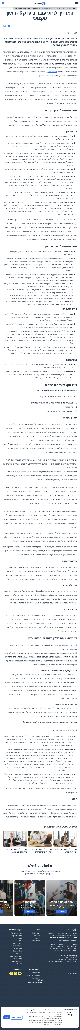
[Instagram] (20, 973)
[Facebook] (9, 26)
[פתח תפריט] (76, 3)
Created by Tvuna (34, 982)
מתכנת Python (17, 936)
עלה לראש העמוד (40, 981)
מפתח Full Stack (16, 933)
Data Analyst (17, 951)
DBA (20, 941)
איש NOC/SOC (17, 943)
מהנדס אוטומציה (17, 946)
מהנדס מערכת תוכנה (15, 956)
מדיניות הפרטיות (35, 941)
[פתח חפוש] (3, 3)
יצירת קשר (37, 936)
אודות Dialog (36, 933)
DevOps (19, 953)
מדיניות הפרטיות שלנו (56, 1022)
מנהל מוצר (18, 964)
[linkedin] (15, 973)
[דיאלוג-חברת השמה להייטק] (40, 3)
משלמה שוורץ (52, 71)
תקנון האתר (36, 938)
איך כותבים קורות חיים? (33, 975)
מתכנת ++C (18, 938)
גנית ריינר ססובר (71, 645)
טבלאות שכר (36, 973)
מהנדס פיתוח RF (17, 948)
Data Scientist (17, 961)
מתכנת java (18, 958)
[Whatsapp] (4, 26)
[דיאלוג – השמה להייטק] (71, 929)
